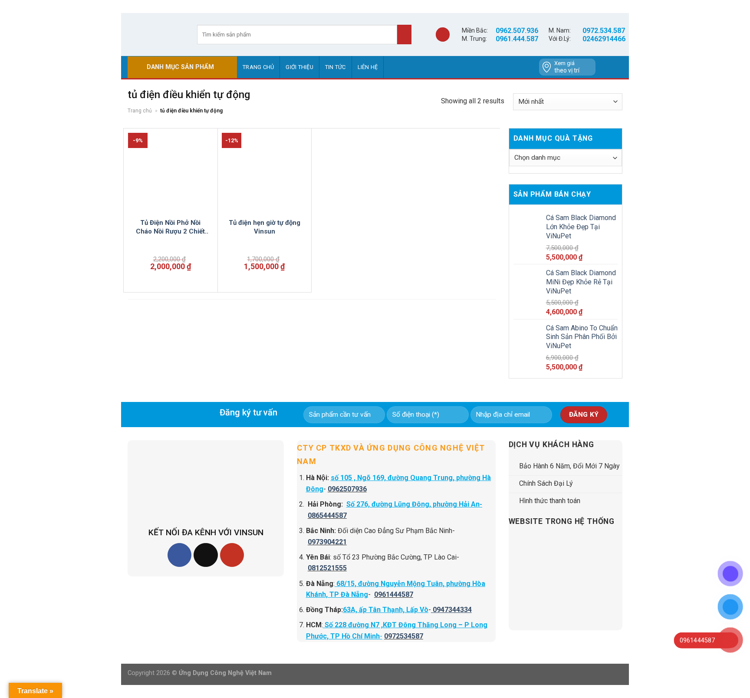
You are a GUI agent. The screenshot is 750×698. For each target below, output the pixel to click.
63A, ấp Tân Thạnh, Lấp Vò (385, 610)
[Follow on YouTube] (232, 555)
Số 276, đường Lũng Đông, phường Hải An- (414, 504)
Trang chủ (258, 67)
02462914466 (603, 39)
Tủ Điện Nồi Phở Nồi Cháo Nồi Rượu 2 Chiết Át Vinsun (170, 227)
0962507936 (347, 489)
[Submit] (404, 34)
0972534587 (403, 636)
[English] (605, 67)
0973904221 (327, 542)
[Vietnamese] (616, 67)
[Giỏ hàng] (443, 34)
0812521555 (327, 568)
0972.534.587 (603, 30)
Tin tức (335, 67)
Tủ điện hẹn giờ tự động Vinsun (264, 227)
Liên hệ (368, 67)
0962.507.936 (517, 30)
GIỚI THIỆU (299, 67)
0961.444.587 (517, 39)
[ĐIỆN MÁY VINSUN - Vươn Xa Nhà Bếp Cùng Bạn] (156, 34)
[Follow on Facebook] (179, 555)
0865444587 (327, 515)
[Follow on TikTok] (205, 555)
